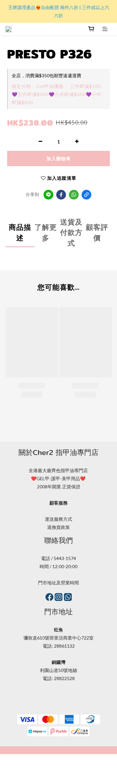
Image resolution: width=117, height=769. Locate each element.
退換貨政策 (58, 527)
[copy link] (86, 195)
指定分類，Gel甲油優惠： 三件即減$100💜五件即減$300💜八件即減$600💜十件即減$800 (56, 94)
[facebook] (61, 195)
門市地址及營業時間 (58, 582)
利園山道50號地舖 (58, 670)
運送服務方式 (58, 519)
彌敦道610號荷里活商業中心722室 (58, 638)
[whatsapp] (74, 195)
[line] (48, 195)
